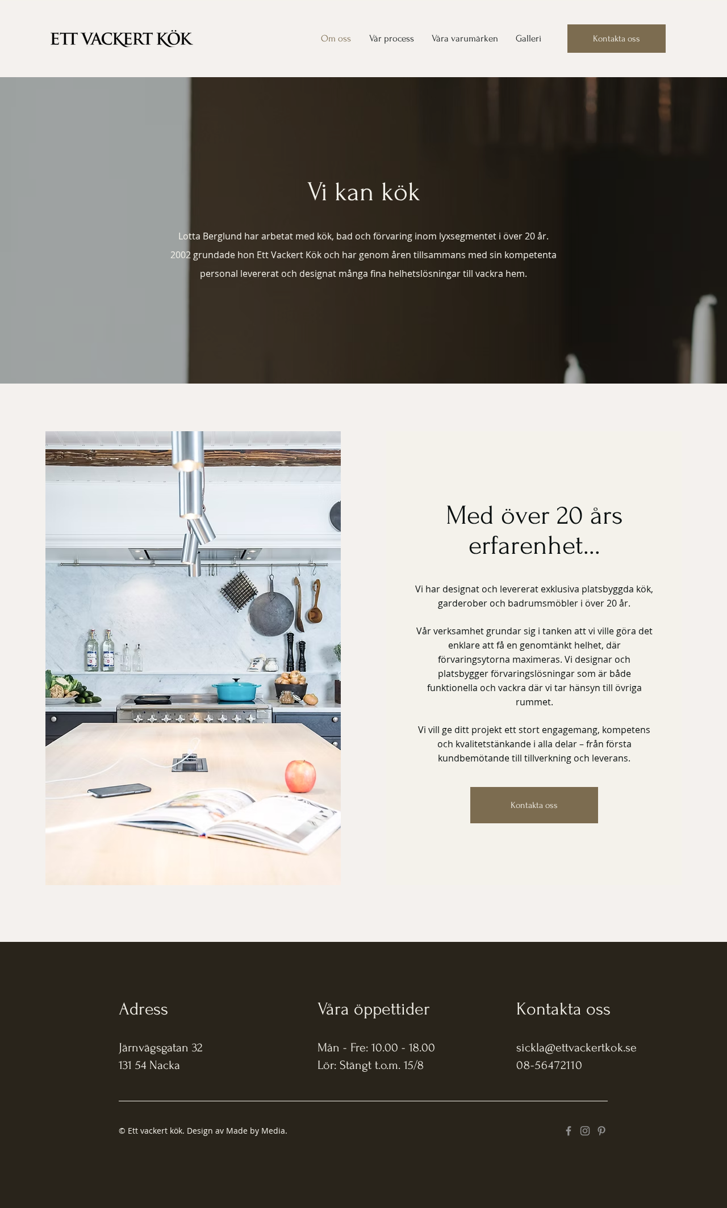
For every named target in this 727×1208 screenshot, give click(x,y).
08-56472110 (549, 1065)
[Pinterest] (601, 1131)
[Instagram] (585, 1131)
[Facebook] (568, 1131)
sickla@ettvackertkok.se (576, 1047)
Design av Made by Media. (237, 1130)
